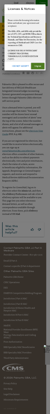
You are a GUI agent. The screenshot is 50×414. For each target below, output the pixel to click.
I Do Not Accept (20, 66)
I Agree (37, 66)
